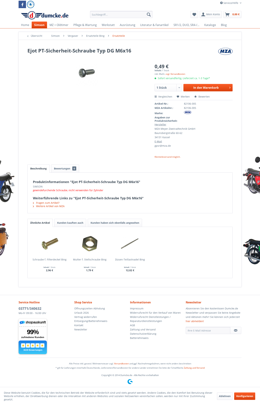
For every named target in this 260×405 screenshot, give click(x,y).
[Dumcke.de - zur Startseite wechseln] (44, 15)
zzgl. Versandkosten (175, 73)
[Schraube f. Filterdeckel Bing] (49, 243)
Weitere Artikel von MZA (50, 206)
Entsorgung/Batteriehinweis (90, 321)
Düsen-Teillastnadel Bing (130, 259)
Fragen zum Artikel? (47, 202)
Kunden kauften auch (70, 222)
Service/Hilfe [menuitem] (231, 3)
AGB (132, 325)
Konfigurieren (244, 396)
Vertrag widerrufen (85, 317)
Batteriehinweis (139, 338)
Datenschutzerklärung (143, 333)
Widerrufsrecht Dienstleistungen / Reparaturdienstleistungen (150, 319)
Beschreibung (38, 168)
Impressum (136, 308)
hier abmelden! (195, 321)
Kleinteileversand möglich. (167, 156)
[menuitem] (121, 16)
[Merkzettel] (194, 14)
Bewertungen (64, 168)
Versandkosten (121, 363)
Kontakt (78, 325)
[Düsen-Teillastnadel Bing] (130, 243)
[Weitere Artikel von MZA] (225, 54)
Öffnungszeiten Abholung (89, 308)
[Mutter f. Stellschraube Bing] (89, 243)
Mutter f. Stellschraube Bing (89, 259)
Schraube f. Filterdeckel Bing (50, 259)
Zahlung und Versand (143, 329)
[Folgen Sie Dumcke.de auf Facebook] (22, 4)
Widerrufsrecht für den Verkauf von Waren (155, 312)
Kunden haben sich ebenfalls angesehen (115, 222)
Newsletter (80, 329)
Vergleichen (165, 96)
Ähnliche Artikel (40, 222)
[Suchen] (148, 14)
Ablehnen (225, 396)
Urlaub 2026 (81, 312)
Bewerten (204, 96)
